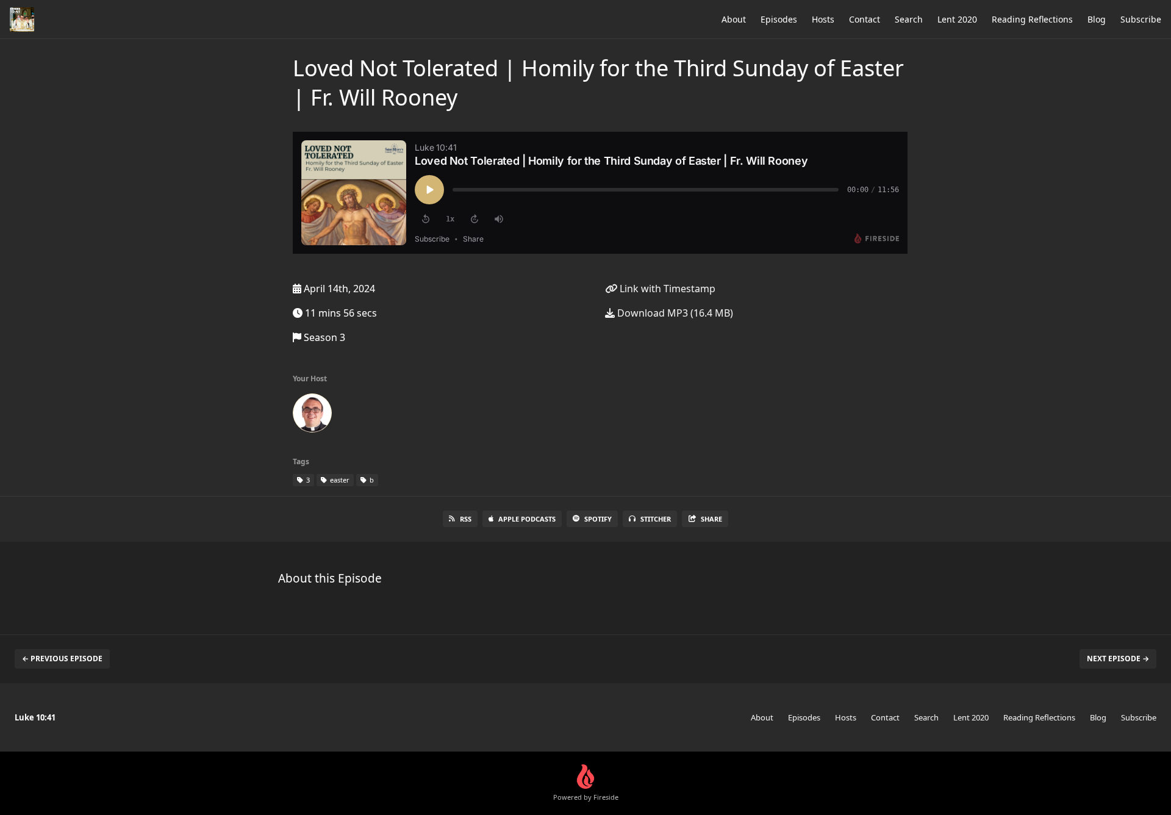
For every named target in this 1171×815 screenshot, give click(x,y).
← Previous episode (62, 658)
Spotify (598, 518)
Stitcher (655, 518)
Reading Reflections (1032, 19)
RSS (465, 518)
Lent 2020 (957, 19)
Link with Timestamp (666, 288)
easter (338, 479)
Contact (864, 19)
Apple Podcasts (527, 518)
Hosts (823, 19)
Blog (1096, 19)
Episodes (779, 19)
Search (909, 19)
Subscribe (1140, 19)
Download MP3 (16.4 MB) (674, 313)
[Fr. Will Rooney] (312, 415)
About (734, 19)
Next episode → (1118, 658)
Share (711, 518)
